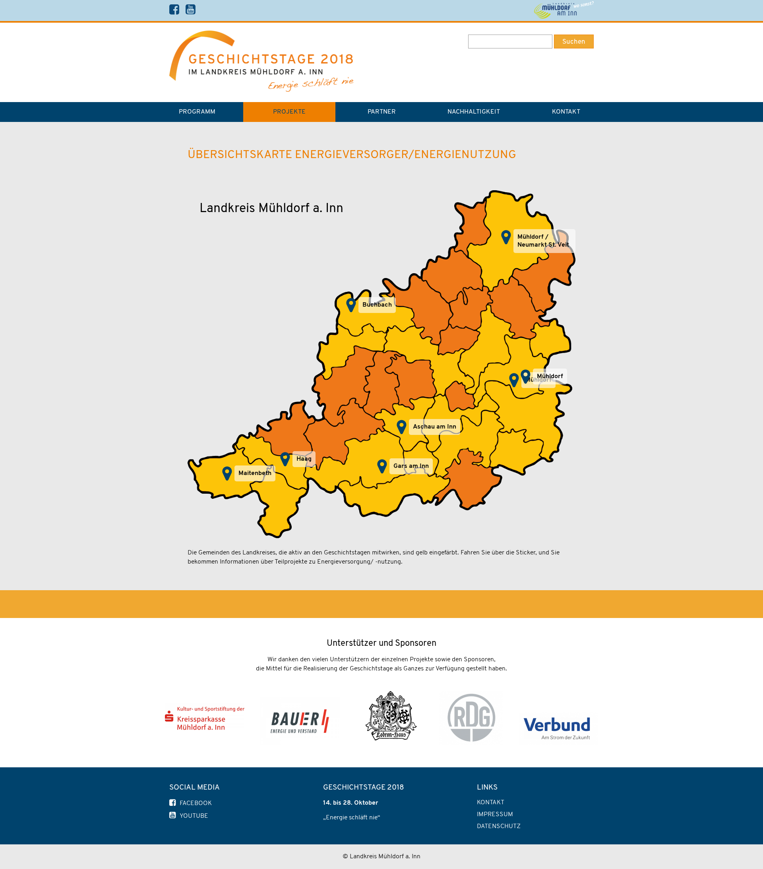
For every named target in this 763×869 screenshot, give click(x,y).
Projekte (289, 112)
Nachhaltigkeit (473, 112)
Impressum (495, 814)
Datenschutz (499, 826)
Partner (382, 112)
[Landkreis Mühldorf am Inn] (563, 10)
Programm (197, 112)
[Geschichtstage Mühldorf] (261, 90)
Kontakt (566, 112)
